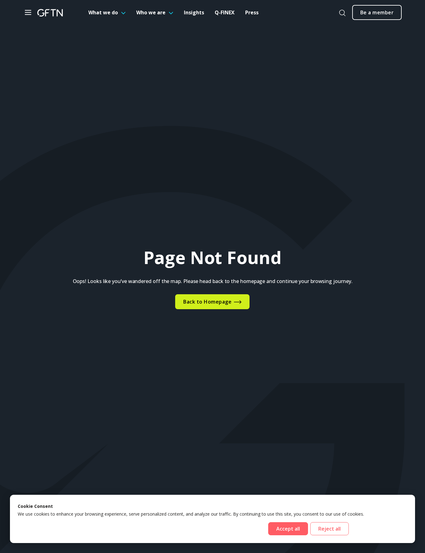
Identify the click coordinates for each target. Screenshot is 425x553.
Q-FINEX (225, 12)
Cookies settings (379, 528)
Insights (194, 12)
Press (252, 12)
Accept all (288, 528)
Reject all (329, 528)
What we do (103, 12)
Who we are (151, 12)
